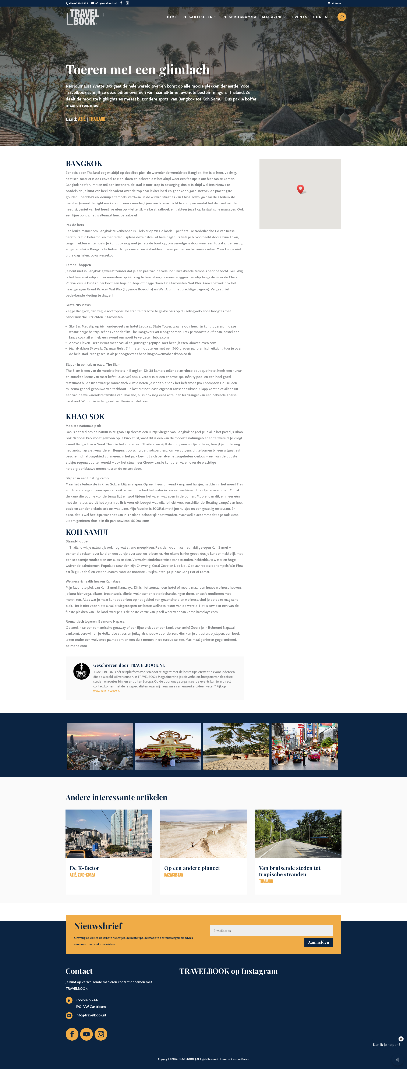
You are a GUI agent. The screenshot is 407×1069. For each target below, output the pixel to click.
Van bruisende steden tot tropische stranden (290, 871)
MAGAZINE (272, 17)
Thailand (97, 119)
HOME (171, 17)
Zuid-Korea (86, 875)
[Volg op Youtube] (86, 1034)
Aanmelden (318, 942)
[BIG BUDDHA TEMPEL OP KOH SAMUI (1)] (168, 770)
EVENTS (300, 17)
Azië (82, 119)
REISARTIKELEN (198, 17)
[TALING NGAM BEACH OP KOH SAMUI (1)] (236, 770)
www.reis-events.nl (106, 691)
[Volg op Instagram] (101, 1034)
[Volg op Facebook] (72, 1034)
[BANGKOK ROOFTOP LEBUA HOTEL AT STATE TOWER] (100, 770)
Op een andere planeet (192, 867)
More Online (241, 1059)
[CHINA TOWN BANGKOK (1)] (305, 770)
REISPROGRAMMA (240, 17)
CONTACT (323, 17)
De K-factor (84, 867)
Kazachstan (173, 875)
